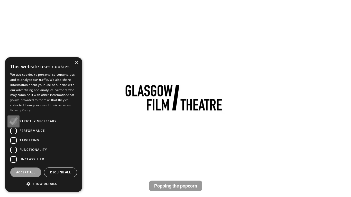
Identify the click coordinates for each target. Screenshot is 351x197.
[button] (43, 184)
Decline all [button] (60, 172)
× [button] (76, 63)
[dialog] (43, 124)
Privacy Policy (20, 110)
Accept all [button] (25, 172)
